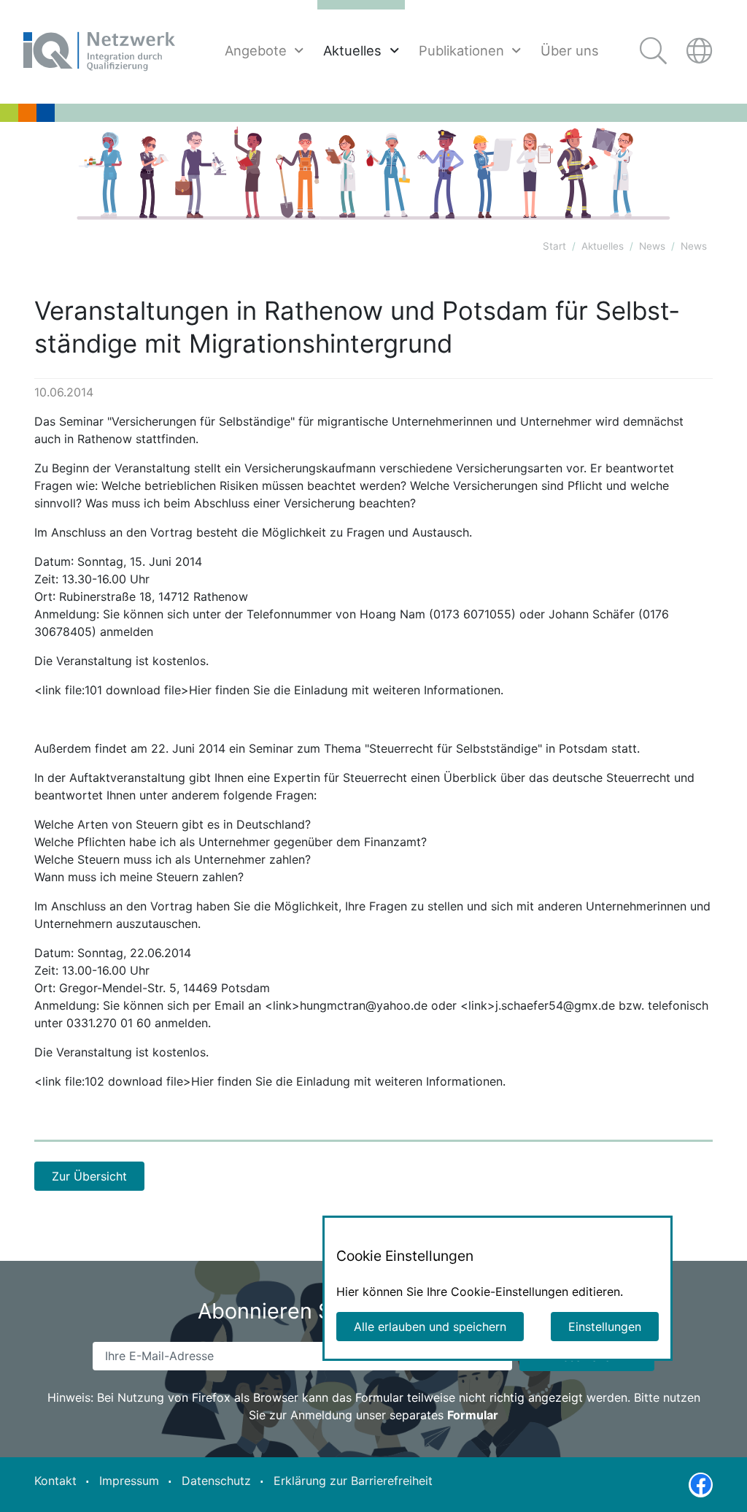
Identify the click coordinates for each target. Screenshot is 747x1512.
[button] (701, 51)
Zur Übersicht (89, 1176)
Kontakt (55, 1480)
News (652, 246)
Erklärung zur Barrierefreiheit (353, 1480)
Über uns (570, 50)
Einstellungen (604, 1326)
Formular (472, 1415)
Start (554, 246)
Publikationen (461, 50)
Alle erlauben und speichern (430, 1326)
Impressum (129, 1480)
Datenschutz (216, 1480)
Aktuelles (352, 50)
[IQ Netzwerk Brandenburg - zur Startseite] (99, 51)
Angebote (256, 50)
